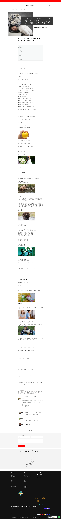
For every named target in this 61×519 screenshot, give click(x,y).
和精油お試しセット (13, 476)
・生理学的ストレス (21, 55)
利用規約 (25, 481)
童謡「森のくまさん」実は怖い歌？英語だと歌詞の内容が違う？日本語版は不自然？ (29, 178)
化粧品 (12, 480)
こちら (27, 358)
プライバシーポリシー (27, 517)
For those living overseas (14, 485)
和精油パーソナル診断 (26, 485)
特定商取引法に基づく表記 (27, 477)
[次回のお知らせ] (49, 1)
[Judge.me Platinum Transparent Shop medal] (38, 498)
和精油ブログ (25, 486)
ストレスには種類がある (21, 54)
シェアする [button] (19, 63)
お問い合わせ (25, 475)
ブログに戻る (31, 430)
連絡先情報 (36, 517)
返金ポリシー (25, 480)
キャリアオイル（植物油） (14, 477)
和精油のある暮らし (15, 517)
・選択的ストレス (21, 58)
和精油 (12, 475)
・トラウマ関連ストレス (22, 59)
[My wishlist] (47, 5)
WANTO (42, 408)
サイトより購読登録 (21, 79)
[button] (12, 5)
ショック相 (20, 50)
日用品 (12, 481)
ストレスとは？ (20, 47)
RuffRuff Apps (39, 408)
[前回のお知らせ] (11, 1)
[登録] (36, 466)
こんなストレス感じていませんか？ (22, 46)
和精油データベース (13, 486)
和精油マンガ (25, 487)
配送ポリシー (25, 482)
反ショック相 (20, 51)
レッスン (12, 482)
